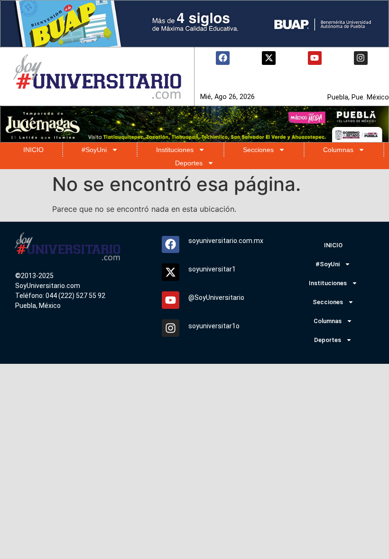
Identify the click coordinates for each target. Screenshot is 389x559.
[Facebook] (223, 58)
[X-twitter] (269, 58)
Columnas (338, 149)
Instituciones (175, 149)
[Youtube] (315, 58)
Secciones (258, 149)
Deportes (189, 163)
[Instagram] (361, 58)
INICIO (33, 149)
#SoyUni (94, 149)
